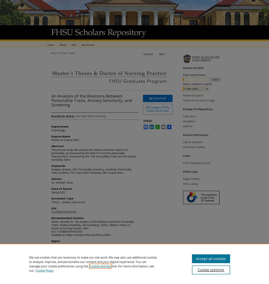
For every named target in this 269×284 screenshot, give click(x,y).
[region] (134, 264)
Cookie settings (100, 266)
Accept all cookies (211, 258)
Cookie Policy (45, 271)
